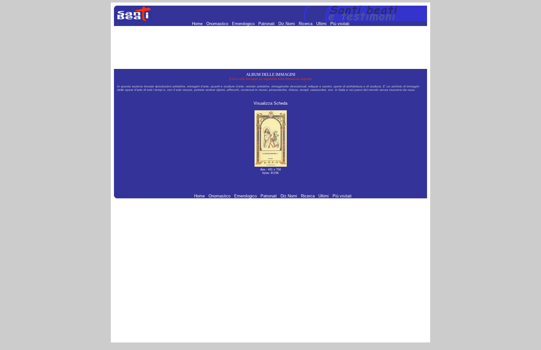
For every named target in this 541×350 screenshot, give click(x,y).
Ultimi (322, 23)
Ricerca (306, 23)
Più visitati (339, 23)
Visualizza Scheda (270, 103)
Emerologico (244, 23)
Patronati (267, 23)
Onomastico (217, 23)
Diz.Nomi (287, 23)
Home (198, 23)
